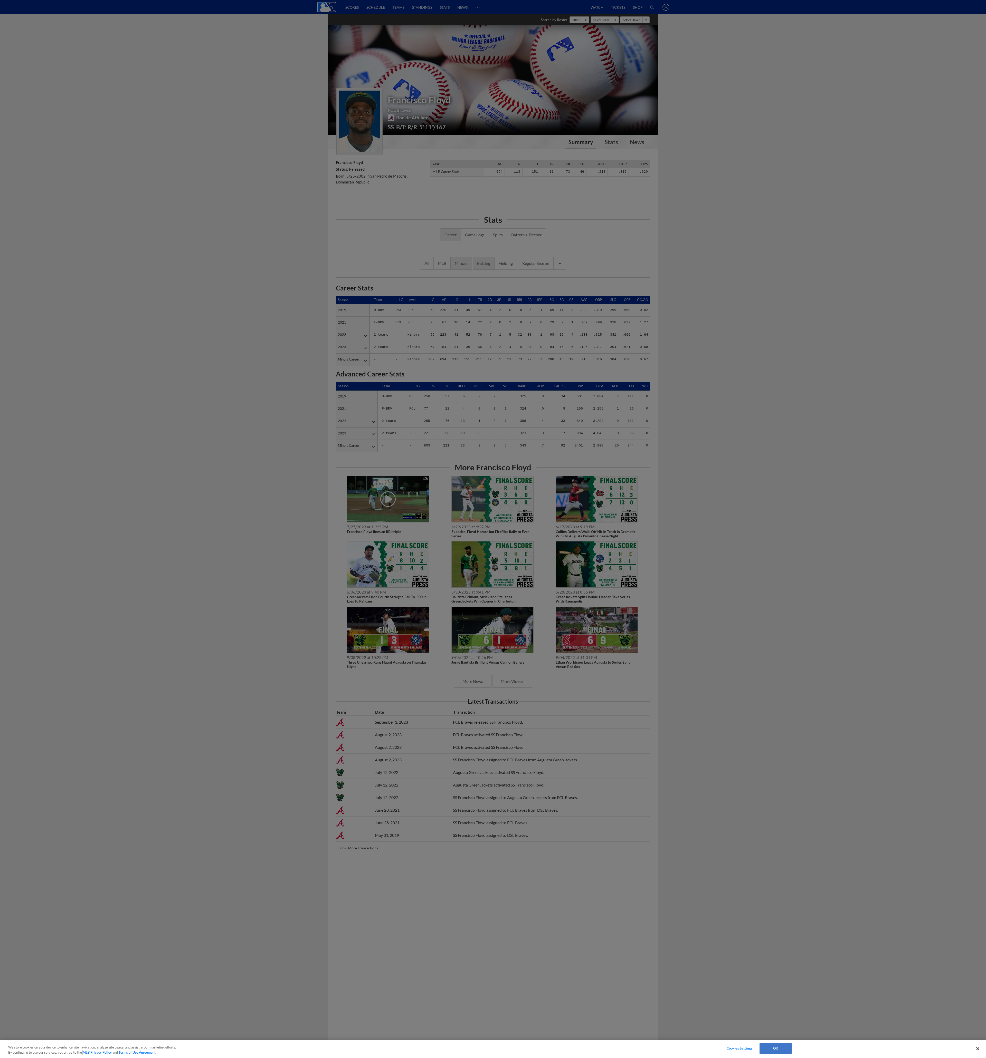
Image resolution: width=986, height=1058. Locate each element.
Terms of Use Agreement (137, 1052)
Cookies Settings (739, 1048)
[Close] (977, 1048)
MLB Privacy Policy (97, 1052)
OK (775, 1048)
